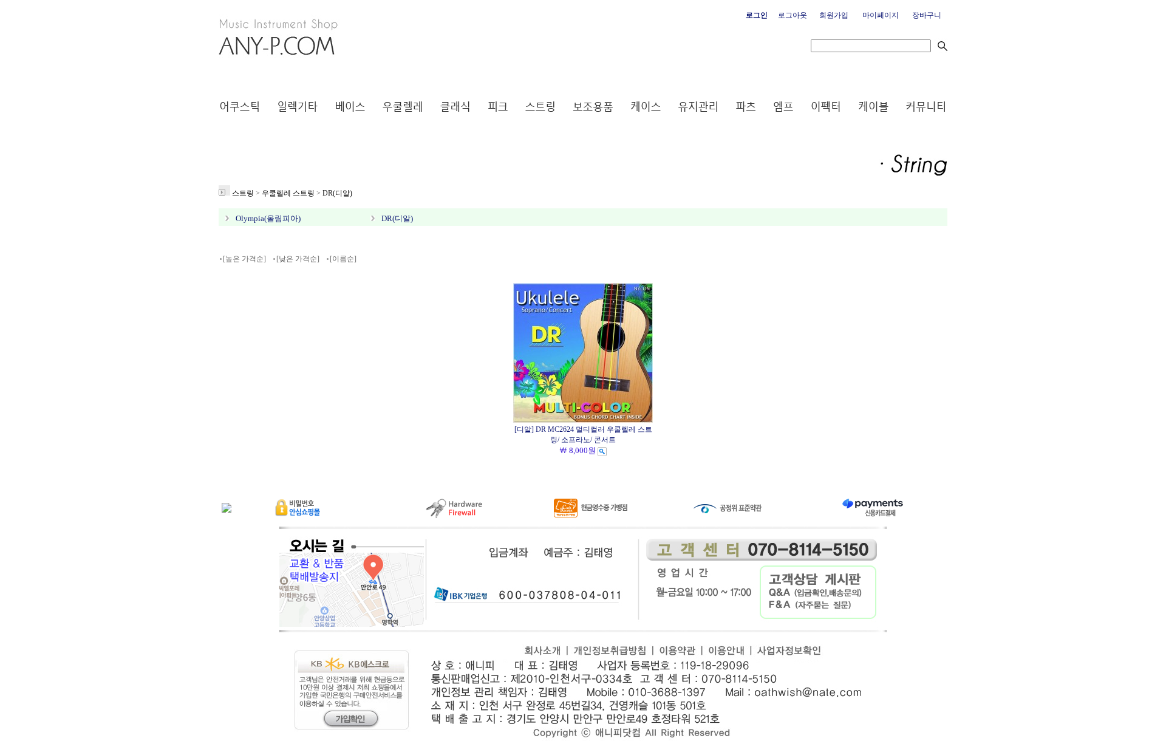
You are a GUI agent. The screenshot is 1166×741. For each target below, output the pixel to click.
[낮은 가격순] (297, 258)
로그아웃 (792, 15)
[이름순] (343, 258)
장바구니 (926, 15)
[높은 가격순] (244, 258)
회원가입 (833, 15)
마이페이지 (880, 15)
